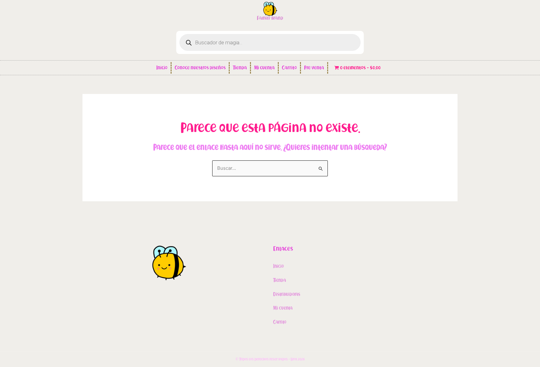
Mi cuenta (264, 68)
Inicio (162, 68)
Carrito (289, 68)
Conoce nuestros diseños (200, 68)
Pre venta (314, 68)
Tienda (240, 68)
